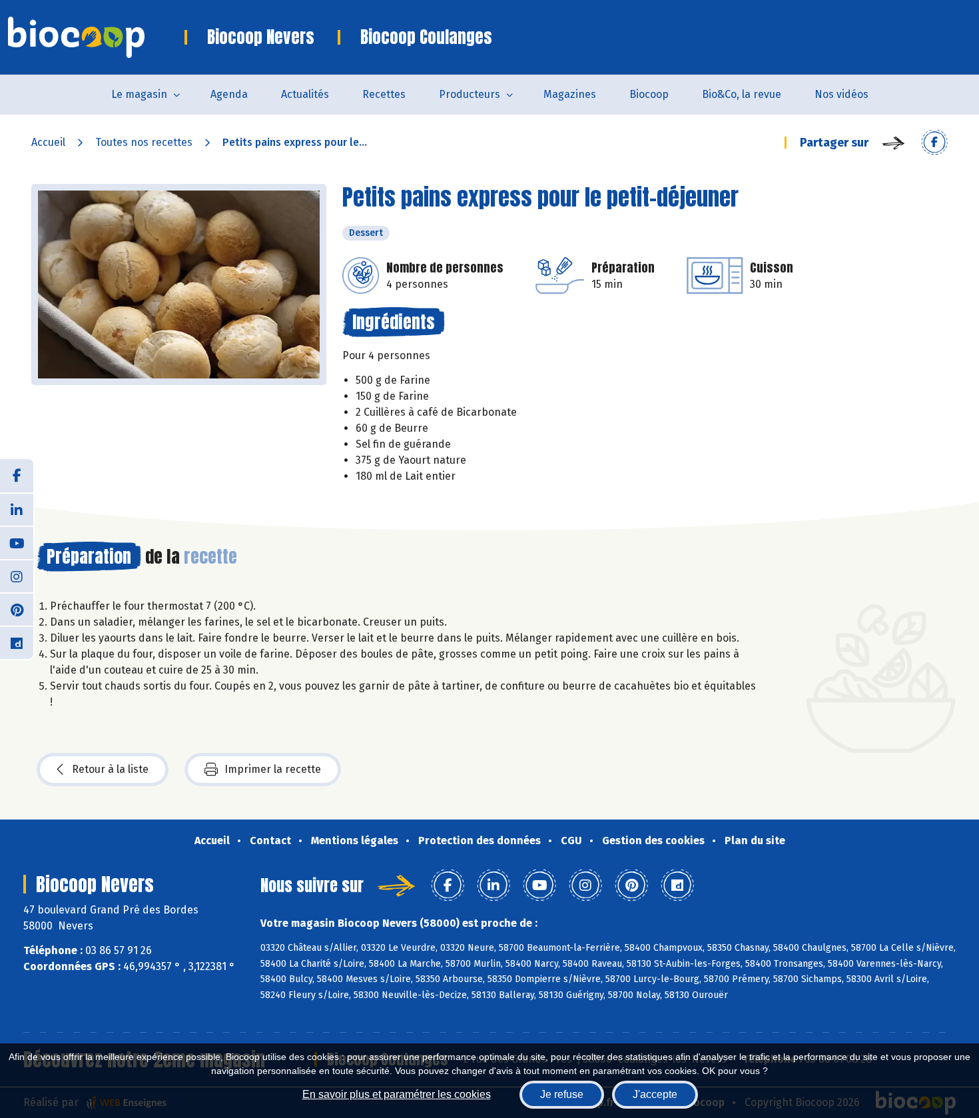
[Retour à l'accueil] (96, 37)
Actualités (305, 94)
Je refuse (561, 1094)
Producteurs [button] (469, 94)
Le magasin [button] (139, 94)
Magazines (569, 94)
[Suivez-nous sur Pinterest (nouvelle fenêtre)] (16, 609)
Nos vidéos (841, 94)
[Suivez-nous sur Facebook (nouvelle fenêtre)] (16, 475)
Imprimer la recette (272, 769)
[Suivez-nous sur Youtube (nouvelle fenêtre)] (16, 542)
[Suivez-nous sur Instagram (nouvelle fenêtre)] (16, 575)
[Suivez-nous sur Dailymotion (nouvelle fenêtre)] (16, 642)
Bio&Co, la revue (741, 94)
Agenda (229, 94)
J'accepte (655, 1094)
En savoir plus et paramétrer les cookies (396, 1094)
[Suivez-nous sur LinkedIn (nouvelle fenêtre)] (16, 509)
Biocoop (649, 94)
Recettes (384, 94)
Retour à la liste (110, 769)
